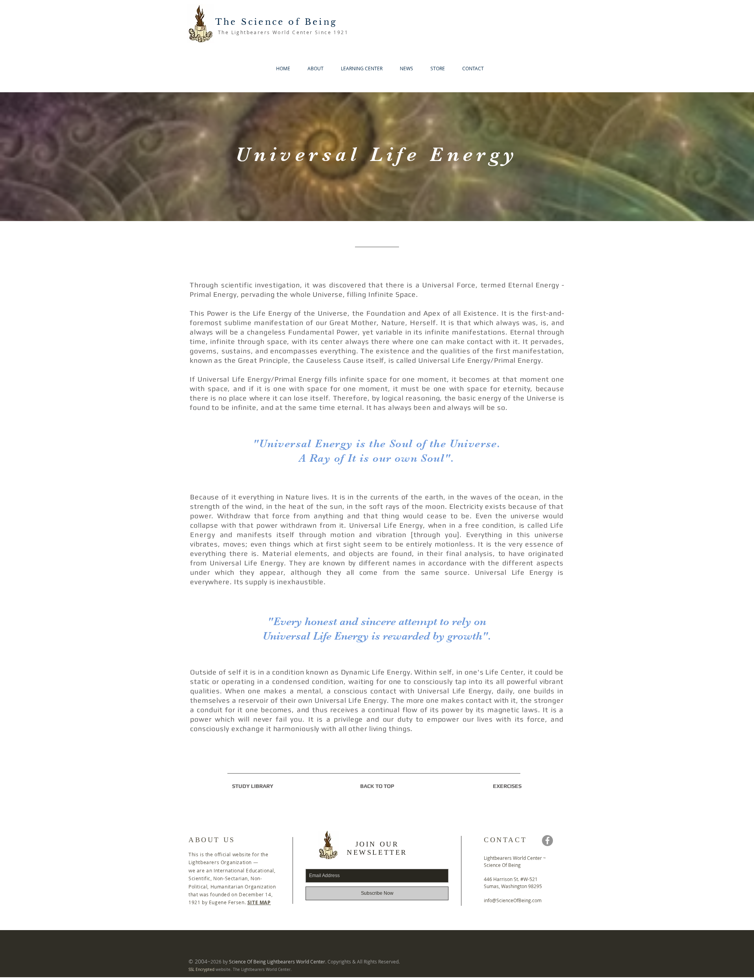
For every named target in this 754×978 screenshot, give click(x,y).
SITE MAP (259, 902)
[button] (312, 68)
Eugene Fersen (227, 902)
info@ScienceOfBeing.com (513, 900)
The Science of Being (276, 22)
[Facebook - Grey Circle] (547, 840)
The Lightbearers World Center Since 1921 (283, 32)
